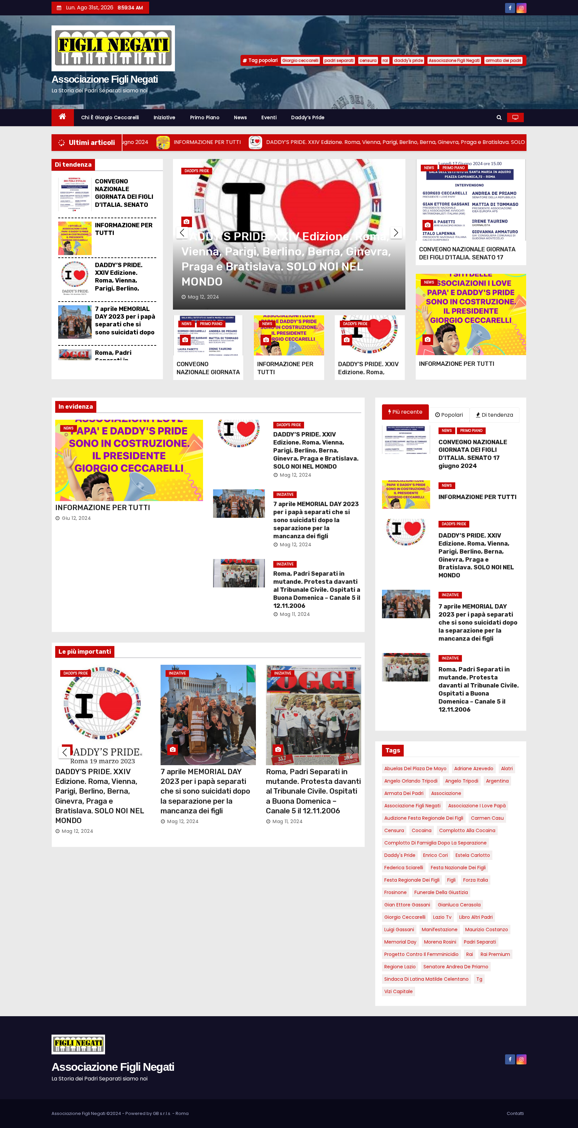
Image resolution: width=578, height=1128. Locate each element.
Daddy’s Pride (308, 117)
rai (385, 60)
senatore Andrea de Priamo (455, 966)
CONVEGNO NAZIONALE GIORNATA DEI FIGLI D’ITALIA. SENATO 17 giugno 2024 (124, 197)
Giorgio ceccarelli (300, 60)
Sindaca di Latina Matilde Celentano (426, 979)
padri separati (339, 60)
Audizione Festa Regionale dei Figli (423, 818)
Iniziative (165, 117)
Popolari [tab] (451, 415)
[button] (499, 117)
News (240, 117)
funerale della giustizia (441, 892)
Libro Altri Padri (476, 917)
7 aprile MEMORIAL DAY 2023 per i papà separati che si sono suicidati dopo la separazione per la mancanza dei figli (125, 332)
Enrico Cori (435, 855)
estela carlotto (473, 855)
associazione (446, 793)
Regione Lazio (400, 966)
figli (451, 880)
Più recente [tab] (406, 412)
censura (368, 60)
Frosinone (395, 892)
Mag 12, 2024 (203, 297)
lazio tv (442, 917)
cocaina (421, 830)
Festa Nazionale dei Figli (458, 867)
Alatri (507, 768)
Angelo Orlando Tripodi (411, 781)
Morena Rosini (440, 942)
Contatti (515, 1113)
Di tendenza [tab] (496, 415)
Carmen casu (487, 818)
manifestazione (440, 929)
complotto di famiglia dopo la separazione (435, 842)
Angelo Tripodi (461, 781)
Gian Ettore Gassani (407, 904)
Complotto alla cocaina (467, 830)
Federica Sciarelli (403, 867)
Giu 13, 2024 (76, 811)
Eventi (269, 117)
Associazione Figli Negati (105, 79)
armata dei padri (503, 60)
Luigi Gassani (399, 929)
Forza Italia (475, 880)
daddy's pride (408, 60)
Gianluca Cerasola (459, 904)
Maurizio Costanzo (486, 929)
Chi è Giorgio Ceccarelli (110, 117)
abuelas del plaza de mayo (415, 768)
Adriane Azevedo (473, 768)
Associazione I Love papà (477, 805)
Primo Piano (205, 117)
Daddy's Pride (355, 323)
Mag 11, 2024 (295, 614)
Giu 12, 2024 (76, 518)
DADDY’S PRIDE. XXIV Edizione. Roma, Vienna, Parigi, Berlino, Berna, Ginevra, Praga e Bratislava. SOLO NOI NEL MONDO (316, 450)
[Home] (63, 117)
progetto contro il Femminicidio (421, 954)
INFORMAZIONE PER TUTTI (456, 364)
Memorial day (400, 942)
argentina (497, 781)
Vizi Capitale (398, 991)
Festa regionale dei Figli (412, 880)
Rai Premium (495, 954)
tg (479, 979)
